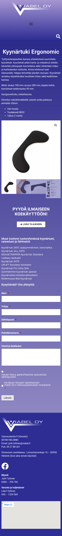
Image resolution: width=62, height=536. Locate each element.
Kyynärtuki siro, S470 (13, 251)
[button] (31, 23)
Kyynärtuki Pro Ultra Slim (15, 268)
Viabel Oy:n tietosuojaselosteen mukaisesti (27, 384)
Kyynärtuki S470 (10, 261)
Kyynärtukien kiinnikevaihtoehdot (19, 275)
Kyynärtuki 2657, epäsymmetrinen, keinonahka (26, 247)
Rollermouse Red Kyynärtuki (16, 278)
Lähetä (7, 397)
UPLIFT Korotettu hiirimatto (16, 264)
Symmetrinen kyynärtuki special (18, 271)
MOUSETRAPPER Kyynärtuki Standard (22, 254)
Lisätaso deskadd (11, 257)
